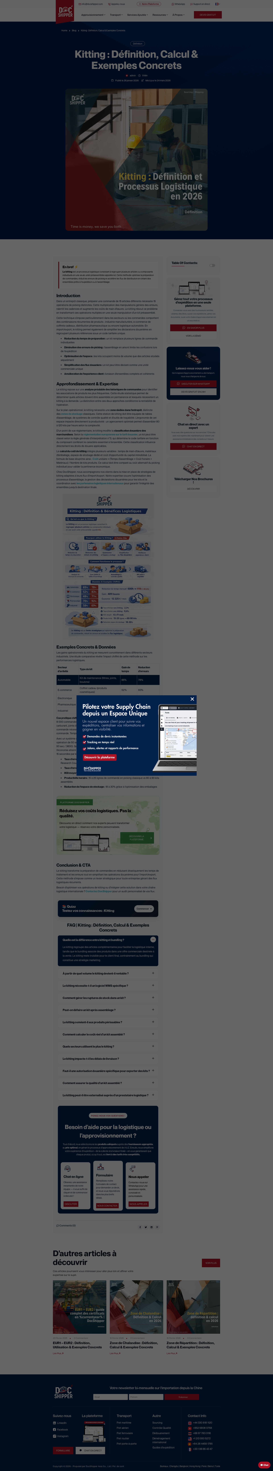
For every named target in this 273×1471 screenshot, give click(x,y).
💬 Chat (264, 1465)
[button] (192, 699)
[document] (136, 735)
